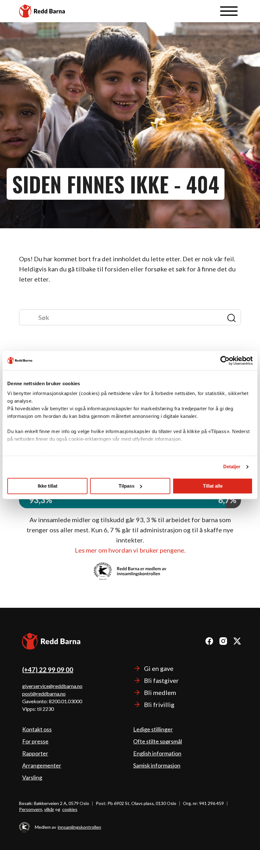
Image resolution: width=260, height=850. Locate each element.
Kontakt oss (37, 729)
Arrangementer (41, 765)
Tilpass (126, 486)
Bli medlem (160, 692)
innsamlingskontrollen (79, 827)
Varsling (32, 777)
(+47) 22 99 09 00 (47, 669)
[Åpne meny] (229, 11)
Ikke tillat (47, 486)
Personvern (30, 809)
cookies (69, 809)
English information (157, 753)
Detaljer (232, 466)
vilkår (49, 809)
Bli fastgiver (161, 680)
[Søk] (123, 317)
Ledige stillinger (153, 729)
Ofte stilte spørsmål (157, 741)
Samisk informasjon (156, 765)
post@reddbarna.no (44, 694)
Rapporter (35, 753)
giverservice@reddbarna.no (52, 686)
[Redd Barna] (51, 642)
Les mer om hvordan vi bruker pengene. (130, 550)
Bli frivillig (159, 704)
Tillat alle (213, 486)
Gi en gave (158, 668)
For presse (35, 741)
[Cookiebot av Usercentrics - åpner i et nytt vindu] (225, 360)
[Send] (231, 317)
